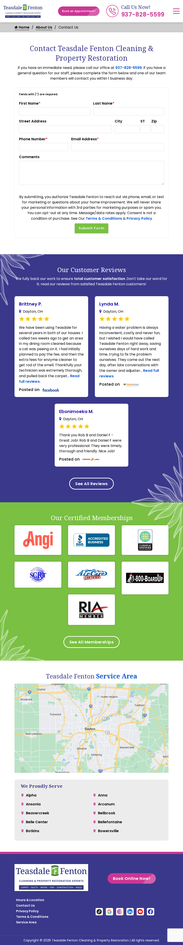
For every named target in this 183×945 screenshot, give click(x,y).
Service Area (116, 676)
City (118, 121)
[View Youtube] (140, 911)
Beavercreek (37, 813)
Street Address (32, 121)
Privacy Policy (139, 218)
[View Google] (109, 911)
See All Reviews (91, 483)
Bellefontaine (110, 822)
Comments (29, 156)
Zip (154, 121)
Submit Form (91, 228)
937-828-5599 (142, 14)
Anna (102, 795)
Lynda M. (109, 304)
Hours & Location (30, 900)
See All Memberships (91, 642)
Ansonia (33, 804)
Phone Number (33, 139)
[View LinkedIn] (130, 911)
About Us (44, 27)
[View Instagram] (119, 911)
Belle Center (37, 822)
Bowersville (108, 830)
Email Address (85, 139)
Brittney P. (30, 304)
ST (142, 121)
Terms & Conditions (104, 218)
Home (23, 27)
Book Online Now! (131, 878)
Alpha (31, 795)
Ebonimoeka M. (76, 411)
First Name (29, 103)
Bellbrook (106, 813)
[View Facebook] (150, 911)
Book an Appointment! (79, 11)
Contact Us (25, 905)
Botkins (32, 830)
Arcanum (106, 804)
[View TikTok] (99, 911)
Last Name (103, 103)
